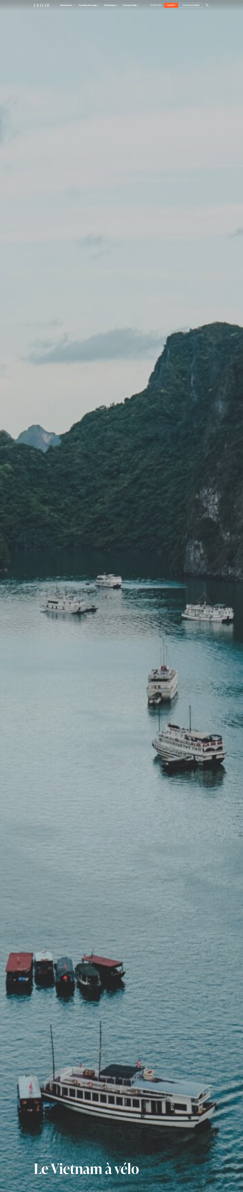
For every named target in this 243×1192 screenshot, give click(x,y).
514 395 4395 (155, 5)
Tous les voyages (191, 5)
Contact (171, 5)
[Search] (207, 5)
